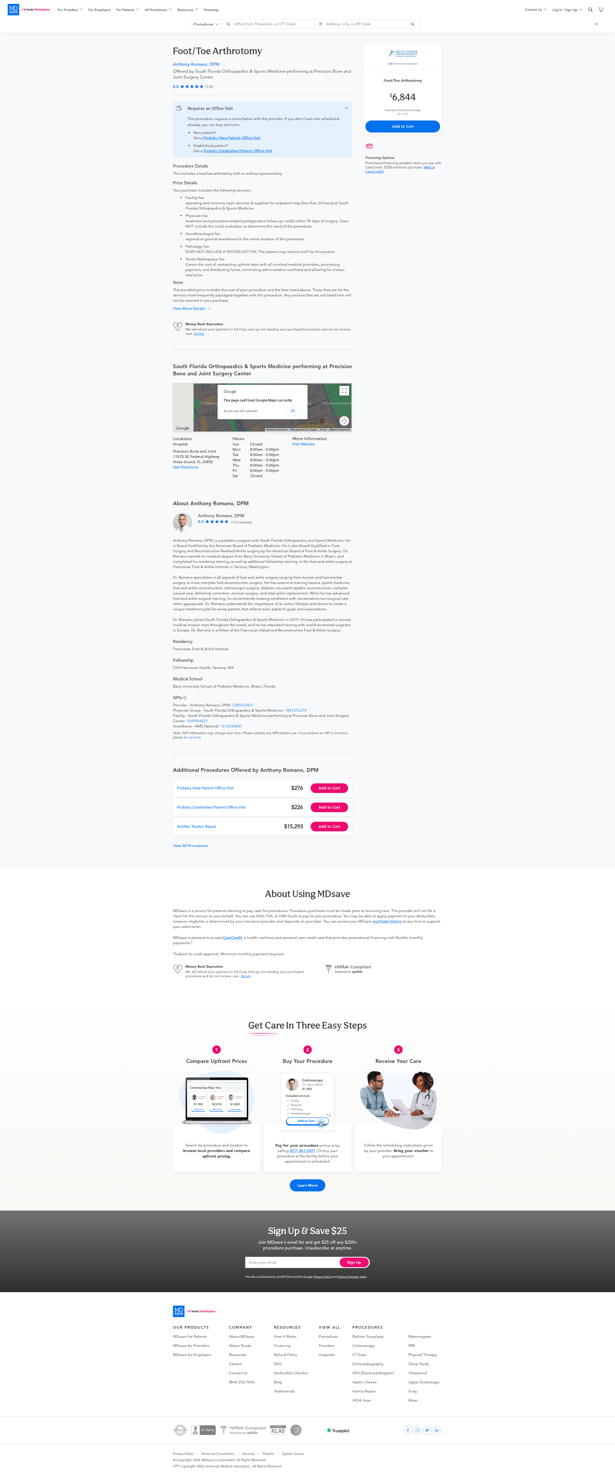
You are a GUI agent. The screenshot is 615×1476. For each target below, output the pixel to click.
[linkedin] (436, 1430)
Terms (323, 429)
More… (414, 1400)
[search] (590, 9)
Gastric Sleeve (364, 1382)
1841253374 (296, 710)
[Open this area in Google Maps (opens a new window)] (183, 428)
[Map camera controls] (344, 421)
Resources (237, 1354)
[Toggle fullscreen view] (344, 391)
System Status (293, 1454)
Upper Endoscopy (423, 1382)
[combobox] (269, 24)
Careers (235, 1364)
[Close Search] (597, 24)
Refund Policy (285, 1354)
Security (248, 1454)
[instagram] (417, 1430)
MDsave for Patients (190, 1336)
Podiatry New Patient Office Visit (231, 138)
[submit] (413, 24)
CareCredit (232, 937)
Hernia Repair (363, 1391)
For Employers (99, 10)
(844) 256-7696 (242, 1382)
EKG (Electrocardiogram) (373, 1373)
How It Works (285, 1336)
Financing (211, 10)
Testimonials (284, 1391)
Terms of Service (348, 1276)
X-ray (412, 1391)
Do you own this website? (241, 411)
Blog (278, 1382)
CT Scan (359, 1354)
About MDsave (241, 1336)
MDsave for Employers (192, 1354)
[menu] (284, 9)
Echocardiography (367, 1364)
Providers (327, 1345)
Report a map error (340, 429)
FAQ (278, 1364)
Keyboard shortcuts (277, 429)
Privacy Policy (322, 1276)
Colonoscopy (363, 1345)
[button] (262, 108)
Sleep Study (418, 1364)
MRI (411, 1345)
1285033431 (242, 705)
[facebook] (408, 1430)
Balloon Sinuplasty (368, 1336)
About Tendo (240, 1345)
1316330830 (231, 726)
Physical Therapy (422, 1354)
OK (293, 411)
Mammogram (419, 1336)
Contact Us (238, 1373)
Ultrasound (417, 1373)
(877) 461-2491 (302, 1150)
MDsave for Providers (191, 1345)
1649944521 (197, 721)
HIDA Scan (361, 1400)
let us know (192, 737)
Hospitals (327, 1354)
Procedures (328, 1336)
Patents (268, 1454)
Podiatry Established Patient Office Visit (237, 151)
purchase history (387, 921)
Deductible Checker (291, 1373)
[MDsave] (29, 9)
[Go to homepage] (194, 1311)
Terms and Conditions (217, 1454)
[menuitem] (70, 10)
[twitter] (427, 1430)
